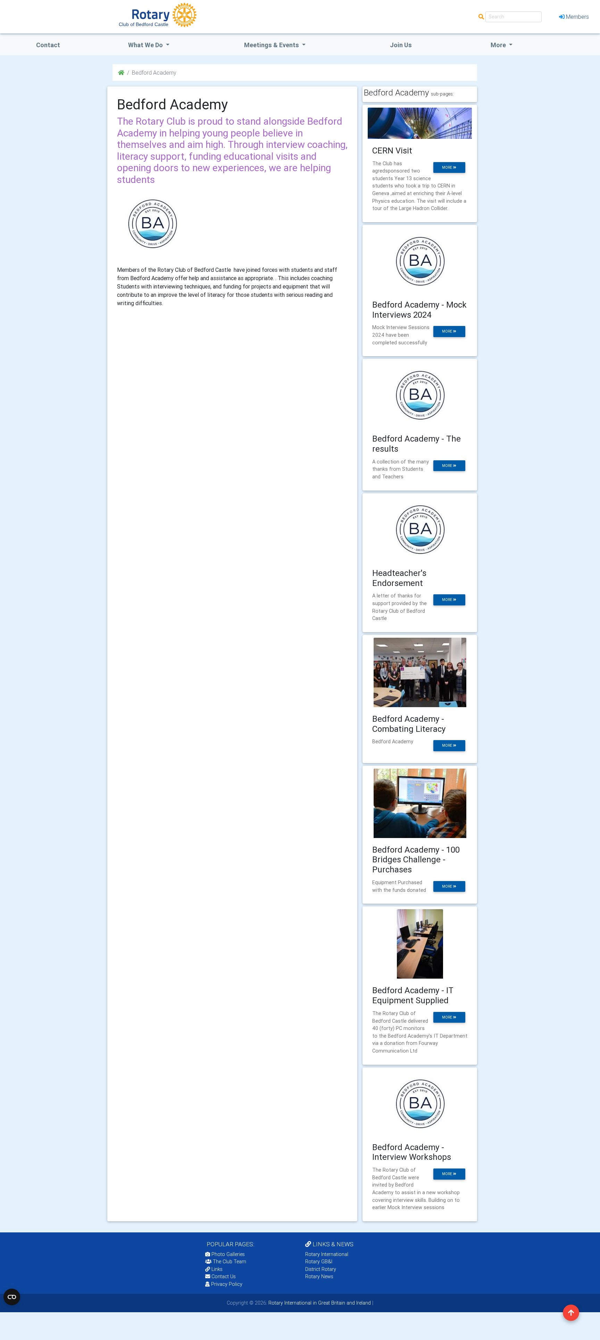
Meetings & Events (272, 45)
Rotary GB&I (318, 1261)
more (447, 167)
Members (577, 16)
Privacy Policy (226, 1284)
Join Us (401, 45)
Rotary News (319, 1276)
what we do (146, 45)
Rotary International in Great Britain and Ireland (319, 1303)
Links (217, 1269)
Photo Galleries (227, 1254)
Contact (48, 45)
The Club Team (229, 1261)
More (499, 45)
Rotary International (326, 1254)
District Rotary (320, 1269)
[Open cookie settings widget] (11, 1297)
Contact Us (223, 1276)
